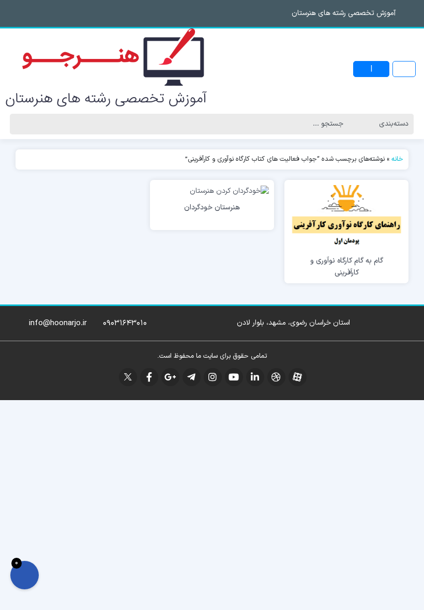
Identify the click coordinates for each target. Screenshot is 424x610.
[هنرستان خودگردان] (229, 190)
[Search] (21, 124)
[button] (10, 13)
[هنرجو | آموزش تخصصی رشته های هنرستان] (106, 69)
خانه (397, 159)
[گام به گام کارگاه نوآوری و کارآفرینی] (346, 216)
